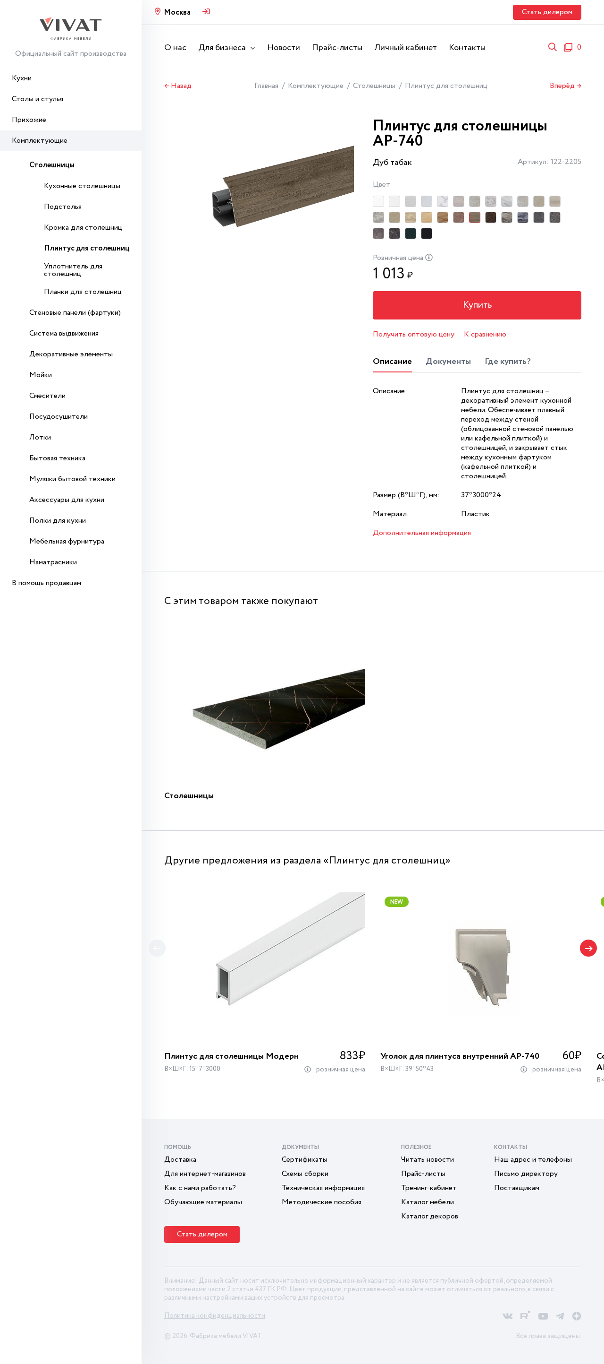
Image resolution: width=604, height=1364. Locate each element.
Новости (283, 48)
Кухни (22, 78)
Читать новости (427, 1159)
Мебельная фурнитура (66, 541)
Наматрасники (53, 562)
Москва (177, 13)
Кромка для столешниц (83, 227)
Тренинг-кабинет (429, 1188)
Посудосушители (58, 416)
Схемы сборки (305, 1173)
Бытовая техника (57, 458)
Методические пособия (321, 1202)
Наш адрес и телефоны (533, 1159)
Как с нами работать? (200, 1188)
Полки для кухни (57, 520)
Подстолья (63, 206)
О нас (175, 48)
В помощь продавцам (46, 583)
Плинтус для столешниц (86, 248)
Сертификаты (304, 1159)
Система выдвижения (64, 333)
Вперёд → (565, 86)
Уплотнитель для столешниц (73, 270)
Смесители (47, 395)
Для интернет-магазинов (205, 1173)
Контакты (467, 48)
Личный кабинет (405, 48)
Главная (266, 85)
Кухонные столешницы (82, 186)
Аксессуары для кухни (66, 499)
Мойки (40, 375)
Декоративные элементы (71, 354)
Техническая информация (323, 1188)
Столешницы (52, 165)
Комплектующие (39, 140)
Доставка (180, 1159)
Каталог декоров (429, 1216)
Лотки (40, 437)
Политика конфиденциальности (214, 1316)
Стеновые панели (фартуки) (75, 312)
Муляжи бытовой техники (72, 479)
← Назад (178, 86)
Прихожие (29, 119)
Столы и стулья (37, 99)
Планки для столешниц (83, 291)
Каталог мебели (427, 1202)
